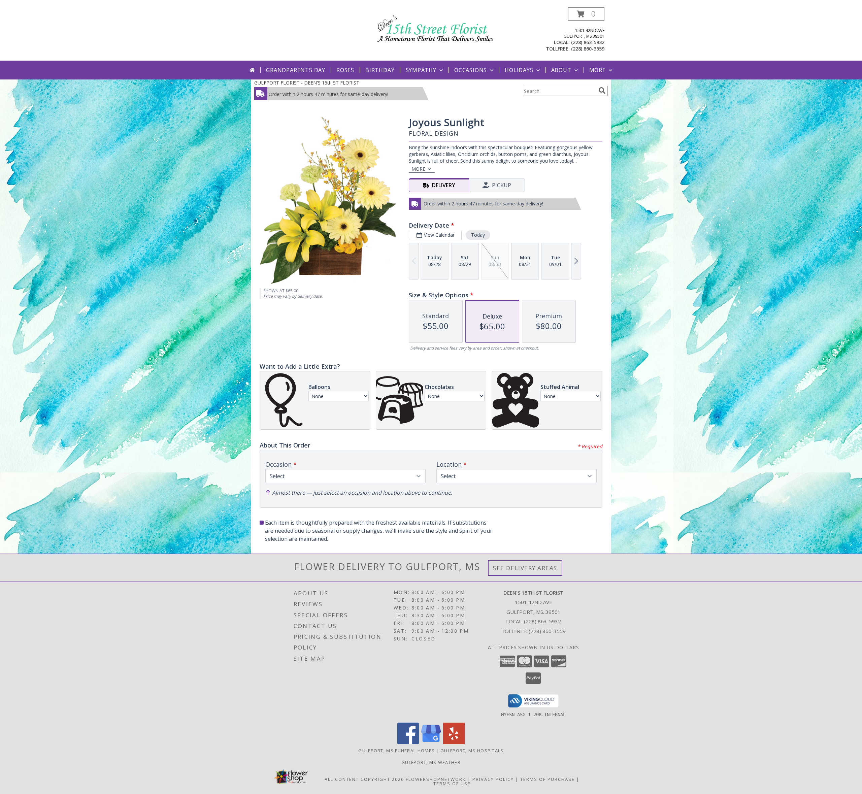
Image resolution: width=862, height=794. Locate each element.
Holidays (519, 70)
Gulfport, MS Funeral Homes (396, 751)
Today (478, 235)
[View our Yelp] (454, 742)
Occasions (470, 70)
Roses (345, 70)
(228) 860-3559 (587, 48)
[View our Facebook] (408, 742)
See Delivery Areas (525, 568)
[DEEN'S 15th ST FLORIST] (433, 27)
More (597, 70)
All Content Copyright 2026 (364, 779)
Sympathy (421, 70)
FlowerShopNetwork (436, 779)
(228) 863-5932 (587, 42)
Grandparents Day (295, 70)
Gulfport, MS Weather (431, 762)
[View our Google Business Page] (431, 742)
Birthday (379, 70)
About (561, 70)
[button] (586, 14)
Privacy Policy (493, 779)
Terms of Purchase (547, 779)
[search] (602, 90)
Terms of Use (452, 784)
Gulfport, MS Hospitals (472, 751)
